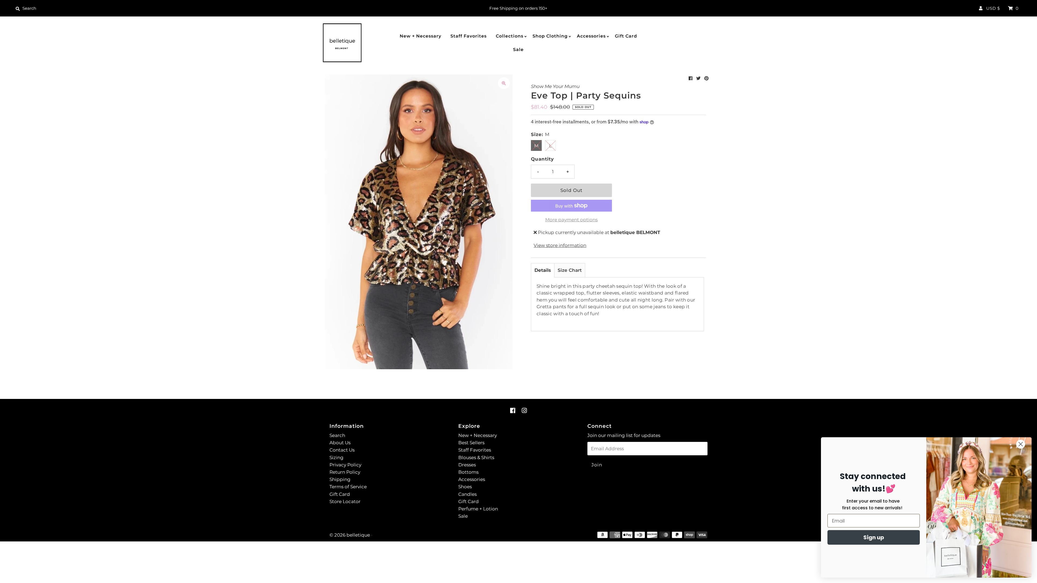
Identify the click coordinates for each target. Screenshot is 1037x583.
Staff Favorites (468, 36)
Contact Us (342, 450)
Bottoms (468, 472)
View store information (560, 245)
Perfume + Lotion (478, 508)
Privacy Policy (345, 464)
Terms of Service (348, 486)
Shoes (465, 486)
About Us (340, 442)
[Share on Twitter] (698, 78)
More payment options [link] (571, 219)
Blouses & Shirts (476, 457)
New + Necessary (420, 36)
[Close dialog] (1020, 444)
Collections (509, 36)
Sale (518, 49)
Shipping (340, 479)
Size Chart (570, 270)
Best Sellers (471, 442)
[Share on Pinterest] (706, 78)
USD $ (993, 8)
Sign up (873, 537)
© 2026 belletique (349, 535)
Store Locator (345, 501)
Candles (467, 494)
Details (542, 270)
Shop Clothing (550, 36)
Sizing (336, 457)
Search (337, 435)
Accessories (591, 36)
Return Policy (344, 472)
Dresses (467, 464)
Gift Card (626, 36)
